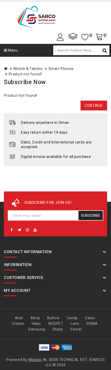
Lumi (74, 323)
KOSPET (56, 323)
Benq (35, 318)
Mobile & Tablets (28, 69)
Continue (94, 105)
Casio (90, 318)
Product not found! (25, 74)
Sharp (57, 329)
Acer (19, 318)
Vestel (76, 329)
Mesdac (35, 360)
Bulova (53, 318)
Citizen (18, 323)
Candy (72, 318)
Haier (36, 323)
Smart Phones (61, 69)
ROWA (92, 323)
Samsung (36, 329)
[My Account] (61, 36)
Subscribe (90, 215)
